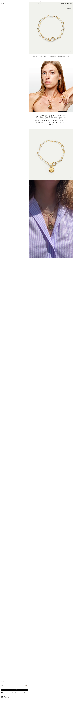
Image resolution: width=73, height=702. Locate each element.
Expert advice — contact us (51, 57)
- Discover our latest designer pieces (36, 1)
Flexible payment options (52, 56)
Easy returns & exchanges (43, 56)
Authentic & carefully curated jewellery (63, 56)
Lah (2, 682)
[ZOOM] (71, 51)
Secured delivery (35, 56)
